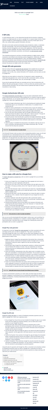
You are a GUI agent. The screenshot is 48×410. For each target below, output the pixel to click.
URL (37, 2)
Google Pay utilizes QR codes (9, 315)
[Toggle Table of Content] (20, 355)
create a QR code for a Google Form (12, 176)
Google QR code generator (9, 358)
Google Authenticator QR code (10, 360)
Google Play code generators (22, 230)
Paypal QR (35, 391)
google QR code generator (22, 69)
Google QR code (41, 60)
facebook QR (36, 383)
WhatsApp (16, 2)
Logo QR (35, 387)
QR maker (35, 395)
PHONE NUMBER (29, 2)
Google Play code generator (11, 363)
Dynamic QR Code (37, 381)
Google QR (6, 367)
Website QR (35, 401)
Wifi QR (34, 403)
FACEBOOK (12, 5)
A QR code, (6, 357)
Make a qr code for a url (8, 370)
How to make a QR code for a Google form (13, 361)
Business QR (36, 377)
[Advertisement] (24, 25)
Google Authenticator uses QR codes (13, 95)
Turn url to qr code (7, 368)
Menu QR (35, 389)
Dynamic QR (36, 379)
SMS (11, 2)
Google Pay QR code (10, 364)
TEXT (22, 2)
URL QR (34, 399)
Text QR (35, 397)
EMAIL (41, 2)
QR (33, 393)
